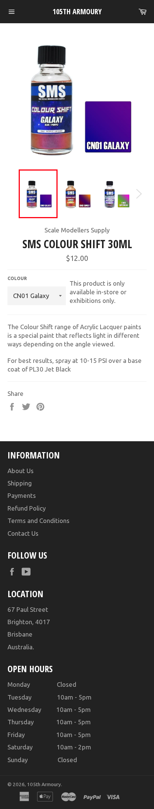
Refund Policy (26, 508)
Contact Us (22, 533)
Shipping (19, 483)
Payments (21, 495)
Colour (17, 278)
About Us (20, 470)
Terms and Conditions (38, 520)
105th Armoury (77, 11)
